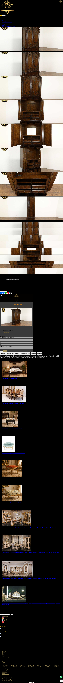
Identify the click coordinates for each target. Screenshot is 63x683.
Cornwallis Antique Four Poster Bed (9, 378)
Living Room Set (5, 665)
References (4, 671)
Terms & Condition (5, 644)
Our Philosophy (5, 670)
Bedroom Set (21, 665)
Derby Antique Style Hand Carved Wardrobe (8, 26)
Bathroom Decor (31, 666)
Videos (3, 662)
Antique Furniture (4, 21)
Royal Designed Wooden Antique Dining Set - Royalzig (13, 403)
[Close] (1, 295)
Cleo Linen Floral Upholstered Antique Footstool (12, 428)
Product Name (2, 336)
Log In (3, 663)
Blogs (3, 661)
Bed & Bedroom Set (5, 23)
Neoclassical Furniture (6, 657)
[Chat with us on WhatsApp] (61, 677)
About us (3, 642)
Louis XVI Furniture (57, 665)
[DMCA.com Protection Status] (4, 676)
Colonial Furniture (57, 666)
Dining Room (4, 654)
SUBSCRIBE (11, 614)
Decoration (4, 653)
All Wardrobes (4, 25)
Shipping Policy (5, 646)
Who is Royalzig (5, 669)
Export (3, 673)
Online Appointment (5, 668)
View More (4, 434)
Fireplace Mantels (14, 666)
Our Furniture (4, 672)
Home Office (47, 665)
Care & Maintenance (5, 674)
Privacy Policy (4, 647)
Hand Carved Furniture (6, 655)
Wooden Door (39, 666)
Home (3, 20)
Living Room (4, 656)
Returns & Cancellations (6, 645)
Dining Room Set (14, 665)
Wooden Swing (22, 666)
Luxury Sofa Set (31, 665)
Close (1, 351)
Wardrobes (3, 24)
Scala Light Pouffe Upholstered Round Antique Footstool (13, 453)
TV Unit (38, 665)
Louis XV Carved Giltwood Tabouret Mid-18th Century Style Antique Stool (17, 502)
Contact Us (4, 643)
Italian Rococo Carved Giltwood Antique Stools (11, 477)
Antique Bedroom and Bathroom (7, 22)
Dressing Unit (4, 666)
